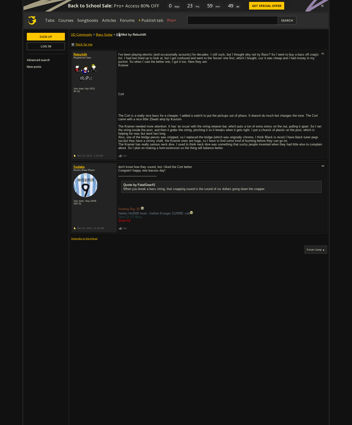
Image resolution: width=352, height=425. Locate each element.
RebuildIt (80, 54)
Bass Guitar (104, 34)
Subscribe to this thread (84, 238)
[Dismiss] (322, 6)
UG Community (81, 34)
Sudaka (79, 167)
